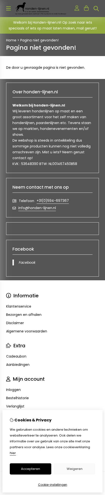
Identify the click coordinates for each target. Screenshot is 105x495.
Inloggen (13, 389)
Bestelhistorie (17, 398)
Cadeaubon (16, 356)
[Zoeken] (96, 8)
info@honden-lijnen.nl (37, 207)
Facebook (27, 262)
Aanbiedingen (18, 364)
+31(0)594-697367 (53, 200)
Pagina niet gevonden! (39, 40)
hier (13, 453)
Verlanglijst (15, 406)
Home (11, 40)
